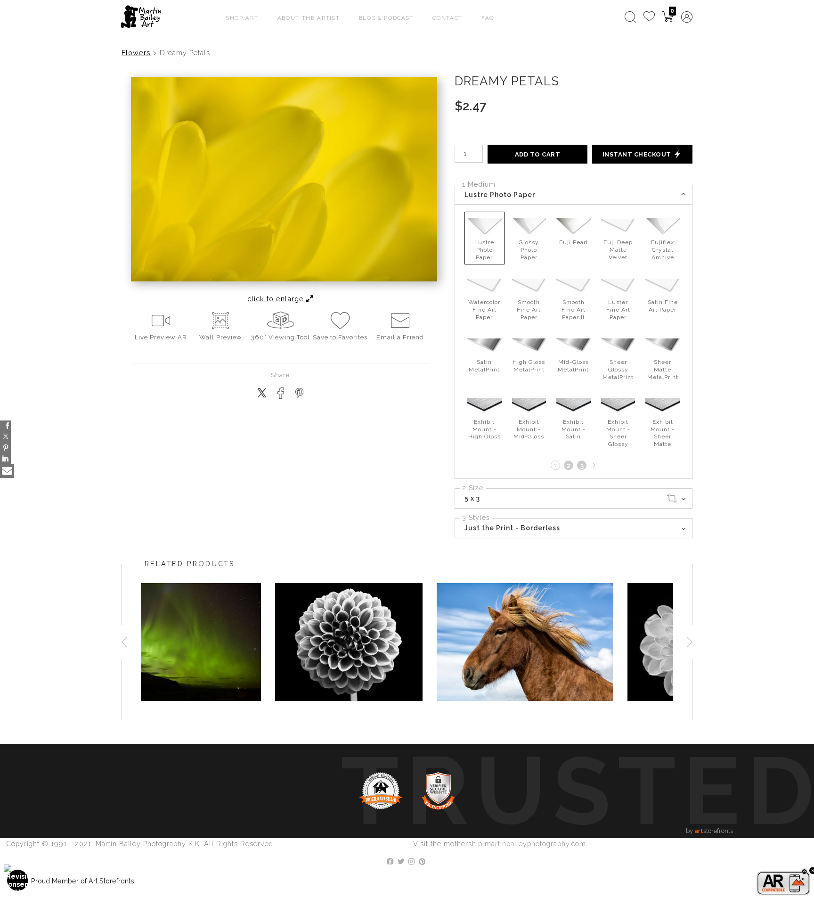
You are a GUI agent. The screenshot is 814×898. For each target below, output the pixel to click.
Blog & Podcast (386, 18)
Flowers (136, 53)
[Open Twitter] (5, 436)
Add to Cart (538, 154)
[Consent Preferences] (18, 880)
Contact (447, 18)
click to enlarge (276, 299)
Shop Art (242, 18)
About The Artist (308, 18)
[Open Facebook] (5, 425)
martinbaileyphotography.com (535, 844)
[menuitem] (630, 17)
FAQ (487, 18)
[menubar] (656, 17)
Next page (593, 465)
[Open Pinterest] (5, 447)
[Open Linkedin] (5, 458)
